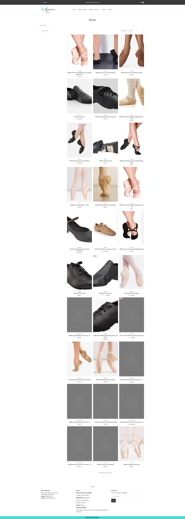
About (103, 9)
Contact (110, 9)
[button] (92, 517)
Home (74, 9)
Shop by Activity (94, 9)
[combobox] (58, 2)
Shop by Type (82, 9)
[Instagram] (93, 487)
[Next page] (108, 476)
